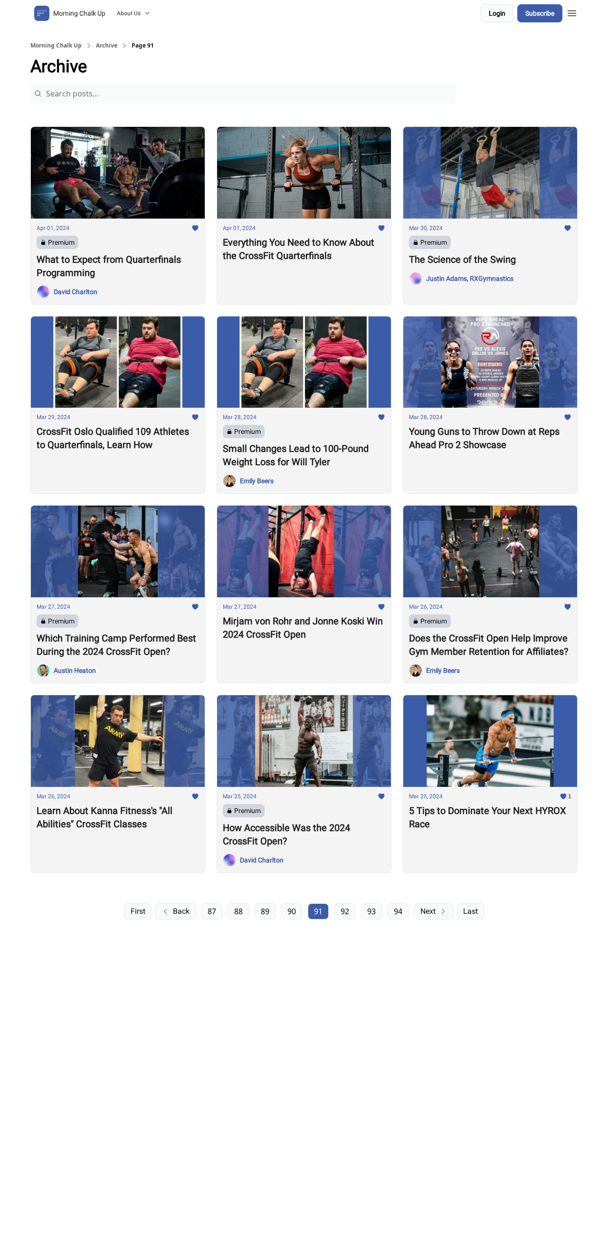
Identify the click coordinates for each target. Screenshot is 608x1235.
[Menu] (572, 12)
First (138, 911)
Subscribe (539, 13)
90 (291, 911)
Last (470, 911)
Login (497, 13)
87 (212, 911)
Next (428, 911)
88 (238, 911)
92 (345, 911)
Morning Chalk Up (56, 45)
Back (181, 911)
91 (318, 911)
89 (265, 911)
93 (371, 911)
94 (398, 911)
